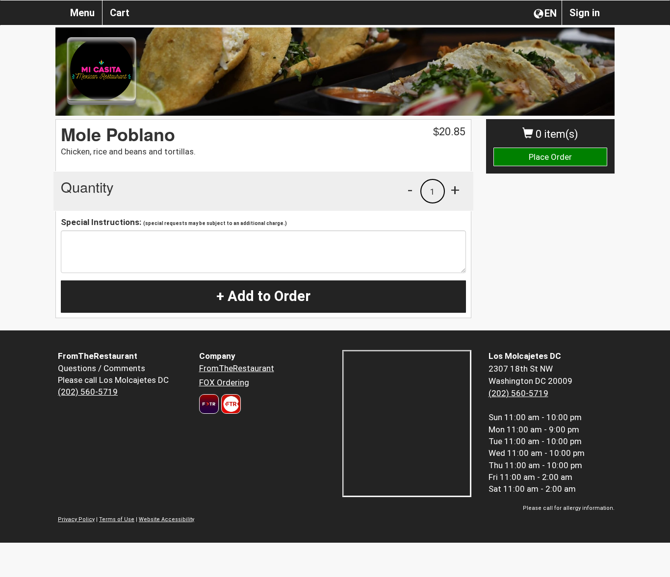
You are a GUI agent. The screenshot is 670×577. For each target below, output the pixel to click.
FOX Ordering (224, 382)
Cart (119, 13)
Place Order (550, 157)
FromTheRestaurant (236, 368)
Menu (82, 13)
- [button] (410, 189)
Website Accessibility (166, 519)
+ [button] (455, 189)
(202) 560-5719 (88, 392)
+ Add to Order (263, 296)
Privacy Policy (76, 519)
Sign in (584, 13)
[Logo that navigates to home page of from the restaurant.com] (209, 404)
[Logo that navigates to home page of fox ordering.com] (230, 404)
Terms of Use (116, 519)
